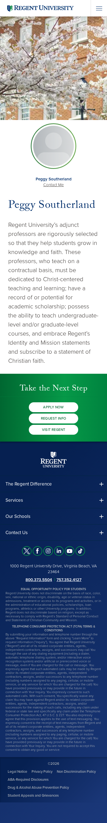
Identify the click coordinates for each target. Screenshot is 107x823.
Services (14, 500)
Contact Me (53, 184)
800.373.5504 (39, 579)
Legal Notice (17, 771)
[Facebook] (37, 551)
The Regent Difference (28, 484)
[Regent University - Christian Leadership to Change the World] (53, 459)
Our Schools (17, 516)
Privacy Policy (42, 771)
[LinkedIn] (59, 551)
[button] (53, 484)
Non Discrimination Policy (76, 771)
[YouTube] (69, 551)
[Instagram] (48, 551)
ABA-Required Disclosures (28, 779)
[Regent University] (39, 8)
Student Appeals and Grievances (33, 795)
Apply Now (53, 407)
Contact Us (16, 532)
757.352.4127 (69, 579)
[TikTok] (80, 551)
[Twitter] (27, 551)
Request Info (53, 418)
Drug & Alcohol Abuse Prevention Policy (38, 787)
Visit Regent (53, 430)
